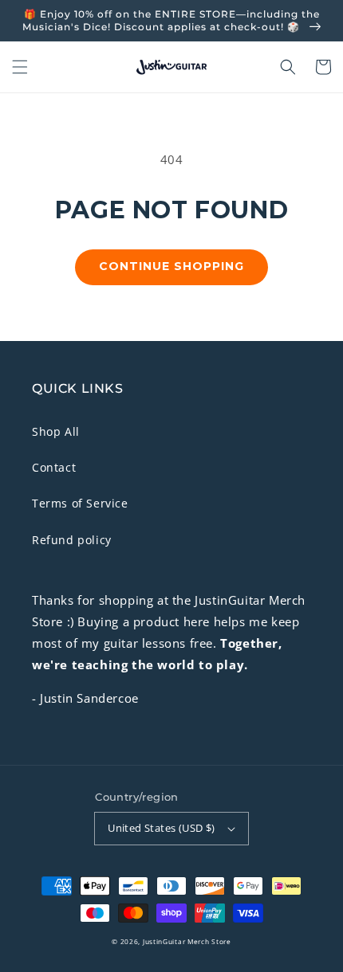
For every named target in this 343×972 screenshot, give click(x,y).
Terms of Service (80, 503)
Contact (54, 467)
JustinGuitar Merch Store (187, 941)
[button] (19, 66)
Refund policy (72, 539)
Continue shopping (171, 266)
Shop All (56, 431)
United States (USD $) (161, 828)
